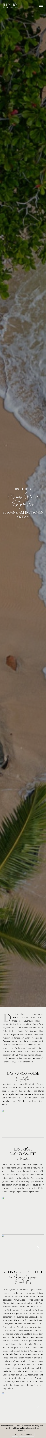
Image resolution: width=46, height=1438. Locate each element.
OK (15, 1435)
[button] (38, 1248)
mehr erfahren (26, 1435)
